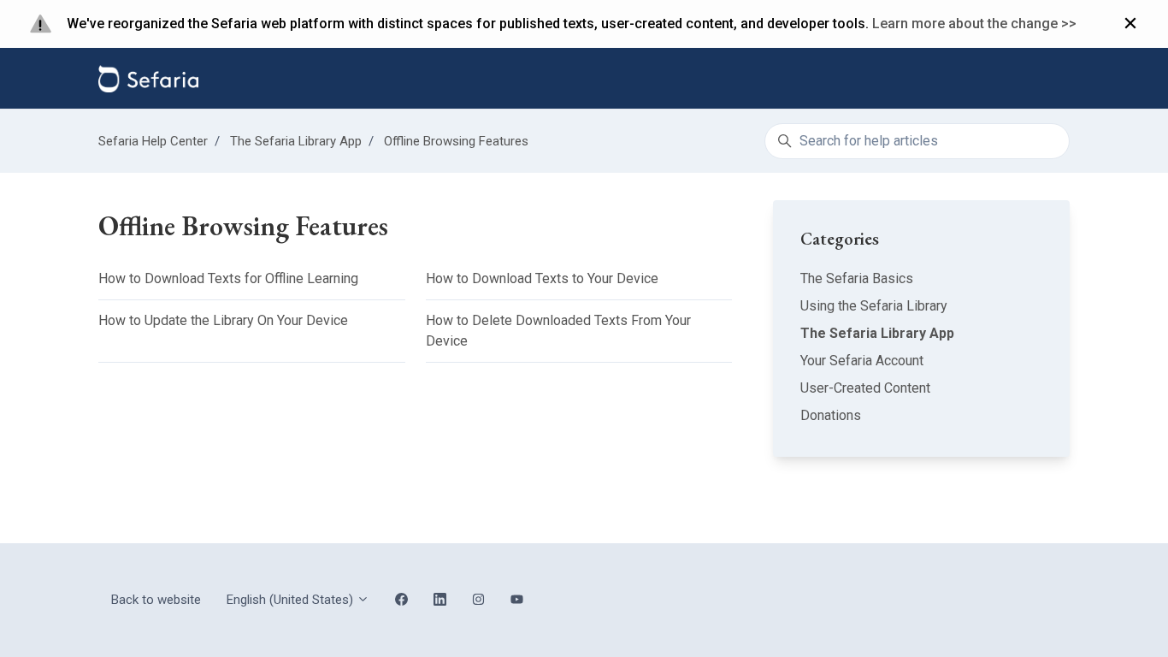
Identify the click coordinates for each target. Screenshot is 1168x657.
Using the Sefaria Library (873, 306)
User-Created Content (865, 388)
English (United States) (292, 599)
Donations (830, 415)
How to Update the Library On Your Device (223, 320)
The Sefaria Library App (296, 141)
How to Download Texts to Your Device (542, 278)
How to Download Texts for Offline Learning (228, 278)
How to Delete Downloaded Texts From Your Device (558, 330)
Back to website (156, 599)
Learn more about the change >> (974, 23)
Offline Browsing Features (456, 141)
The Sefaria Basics (856, 278)
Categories (839, 239)
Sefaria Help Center (153, 141)
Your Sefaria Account (861, 360)
